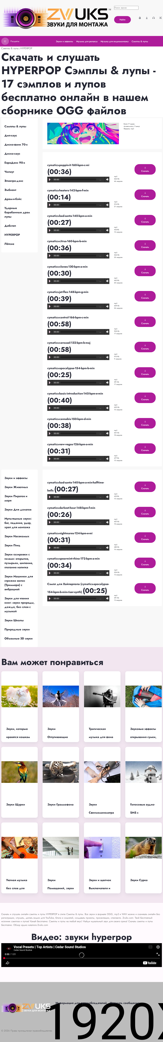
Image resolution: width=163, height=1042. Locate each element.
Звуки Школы (14, 620)
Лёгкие (9, 244)
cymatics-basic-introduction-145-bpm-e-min (75, 393)
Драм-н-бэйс (13, 199)
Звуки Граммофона (60, 804)
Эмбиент (10, 190)
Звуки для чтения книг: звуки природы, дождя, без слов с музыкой (19, 604)
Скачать (145, 171)
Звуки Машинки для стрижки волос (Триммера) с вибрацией (18, 582)
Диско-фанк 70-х (16, 144)
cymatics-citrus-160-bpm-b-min (67, 241)
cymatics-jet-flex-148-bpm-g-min (67, 292)
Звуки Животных (16, 487)
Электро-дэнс (13, 181)
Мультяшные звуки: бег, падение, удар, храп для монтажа (18, 523)
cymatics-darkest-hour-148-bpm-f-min (71, 508)
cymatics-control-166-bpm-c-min (68, 317)
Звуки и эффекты (16, 478)
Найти (122, 19)
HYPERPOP (26, 48)
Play (49, 179)
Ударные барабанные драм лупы (17, 212)
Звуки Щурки (15, 804)
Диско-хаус (12, 154)
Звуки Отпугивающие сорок (57, 737)
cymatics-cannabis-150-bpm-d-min (69, 419)
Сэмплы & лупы (10, 48)
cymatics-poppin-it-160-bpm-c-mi (68, 165)
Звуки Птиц (12, 545)
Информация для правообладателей (81, 1003)
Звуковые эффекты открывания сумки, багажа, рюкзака (143, 737)
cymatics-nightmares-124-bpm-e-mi (69, 533)
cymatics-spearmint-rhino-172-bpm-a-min (73, 558)
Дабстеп (10, 226)
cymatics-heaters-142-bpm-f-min (68, 190)
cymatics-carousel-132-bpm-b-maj (68, 343)
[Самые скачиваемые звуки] (146, 17)
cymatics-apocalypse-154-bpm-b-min (71, 368)
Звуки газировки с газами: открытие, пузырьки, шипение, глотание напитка (18, 560)
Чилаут (9, 172)
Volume (106, 179)
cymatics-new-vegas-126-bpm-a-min (70, 444)
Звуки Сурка (139, 880)
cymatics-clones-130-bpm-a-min (67, 267)
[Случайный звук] (160, 17)
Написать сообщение (124, 1003)
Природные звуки (17, 629)
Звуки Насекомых (16, 536)
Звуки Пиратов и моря (15, 498)
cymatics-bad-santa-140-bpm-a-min (69, 216)
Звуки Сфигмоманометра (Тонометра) (101, 812)
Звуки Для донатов (17, 509)
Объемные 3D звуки (18, 638)
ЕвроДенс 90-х (14, 163)
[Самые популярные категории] (139, 17)
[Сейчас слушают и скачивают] (153, 17)
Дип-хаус (10, 135)
